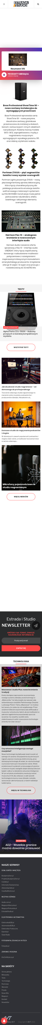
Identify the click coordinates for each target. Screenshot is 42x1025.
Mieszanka (5, 975)
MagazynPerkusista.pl (9, 908)
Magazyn (5, 996)
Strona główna (7, 972)
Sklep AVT (11, 1022)
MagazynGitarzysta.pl (9, 905)
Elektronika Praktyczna (10, 929)
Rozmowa (5, 984)
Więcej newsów (21, 497)
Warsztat (5, 987)
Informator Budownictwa (10, 885)
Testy (21, 289)
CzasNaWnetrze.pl (8, 891)
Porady (4, 990)
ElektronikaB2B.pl (8, 922)
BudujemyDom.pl (7, 876)
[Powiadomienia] (4, 1021)
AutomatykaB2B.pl (8, 925)
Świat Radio (6, 935)
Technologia (21, 661)
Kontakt (4, 999)
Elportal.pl (5, 932)
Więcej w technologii (21, 790)
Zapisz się (21, 648)
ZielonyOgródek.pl (8, 888)
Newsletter (5, 1002)
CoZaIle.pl (5, 882)
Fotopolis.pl (5, 946)
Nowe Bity (5, 993)
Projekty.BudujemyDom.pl (10, 879)
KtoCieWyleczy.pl (8, 957)
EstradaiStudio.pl (7, 911)
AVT (29, 1022)
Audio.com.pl (6, 902)
